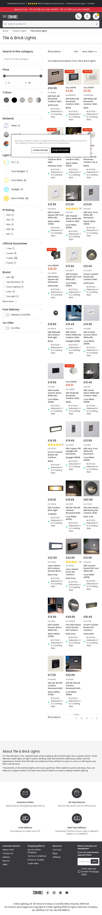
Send (94, 861)
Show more (8, 301)
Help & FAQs (8, 849)
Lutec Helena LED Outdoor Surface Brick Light (54, 569)
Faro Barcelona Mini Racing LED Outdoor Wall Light (91, 511)
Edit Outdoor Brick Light (54, 509)
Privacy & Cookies (36, 859)
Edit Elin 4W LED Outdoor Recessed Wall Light (73, 511)
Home (5, 31)
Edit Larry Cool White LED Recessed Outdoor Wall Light (90, 217)
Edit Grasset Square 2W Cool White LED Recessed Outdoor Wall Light (55, 219)
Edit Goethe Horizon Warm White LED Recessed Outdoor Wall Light (90, 339)
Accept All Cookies (60, 150)
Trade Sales (33, 863)
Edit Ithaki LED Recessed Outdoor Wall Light (72, 397)
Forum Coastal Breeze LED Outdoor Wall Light (91, 278)
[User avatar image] (87, 16)
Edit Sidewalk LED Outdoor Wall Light (54, 335)
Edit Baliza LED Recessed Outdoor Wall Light (72, 102)
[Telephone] (78, 16)
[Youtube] (66, 892)
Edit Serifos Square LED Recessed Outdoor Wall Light (54, 282)
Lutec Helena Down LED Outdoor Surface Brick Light (72, 574)
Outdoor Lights (19, 31)
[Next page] (92, 718)
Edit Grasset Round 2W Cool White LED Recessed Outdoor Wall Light (91, 572)
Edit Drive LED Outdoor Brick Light (54, 159)
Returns (6, 860)
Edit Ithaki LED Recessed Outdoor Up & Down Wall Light (91, 160)
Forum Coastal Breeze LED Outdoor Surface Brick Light (55, 457)
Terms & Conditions (37, 856)
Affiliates (57, 857)
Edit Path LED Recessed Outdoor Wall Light (54, 100)
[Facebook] (47, 892)
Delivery (6, 857)
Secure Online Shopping (34, 851)
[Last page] (97, 718)
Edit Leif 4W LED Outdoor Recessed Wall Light (55, 687)
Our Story (57, 849)
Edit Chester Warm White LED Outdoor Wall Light (73, 220)
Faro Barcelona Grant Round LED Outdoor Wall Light (73, 628)
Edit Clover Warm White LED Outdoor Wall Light (73, 158)
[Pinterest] (60, 892)
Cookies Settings (40, 150)
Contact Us (8, 853)
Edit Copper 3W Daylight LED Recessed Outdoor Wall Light (73, 453)
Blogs (55, 853)
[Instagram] (54, 892)
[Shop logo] (12, 17)
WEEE (5, 864)
